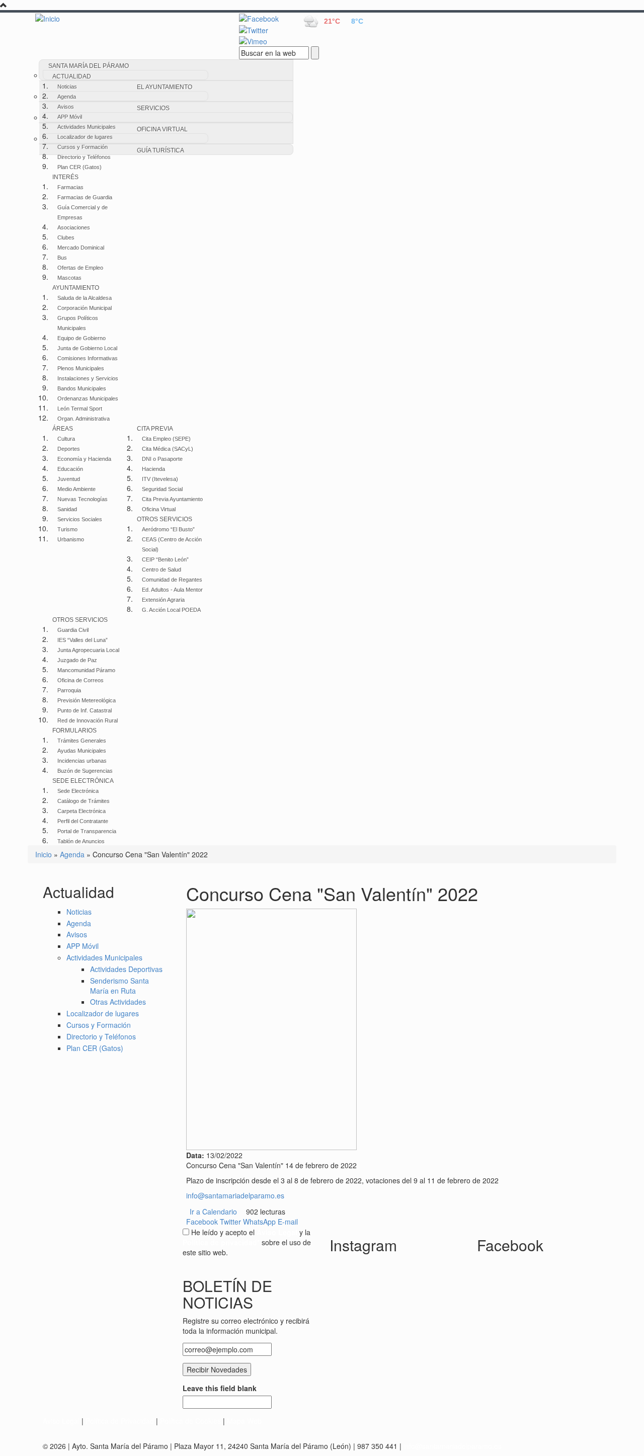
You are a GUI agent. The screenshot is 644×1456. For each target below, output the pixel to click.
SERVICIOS (153, 108)
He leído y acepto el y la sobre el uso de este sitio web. (247, 1242)
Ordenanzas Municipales (87, 398)
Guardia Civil (73, 630)
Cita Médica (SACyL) (167, 449)
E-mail (288, 1222)
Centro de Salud (161, 570)
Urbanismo (70, 539)
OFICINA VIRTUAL (162, 129)
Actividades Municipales (86, 127)
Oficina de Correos (80, 680)
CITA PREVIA (155, 428)
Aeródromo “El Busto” (168, 529)
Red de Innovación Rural (87, 720)
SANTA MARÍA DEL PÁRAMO (88, 65)
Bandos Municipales (81, 388)
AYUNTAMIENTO (75, 287)
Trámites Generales (81, 741)
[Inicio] (126, 18)
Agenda (66, 97)
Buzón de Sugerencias (85, 771)
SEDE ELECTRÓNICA (83, 780)
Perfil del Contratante (82, 821)
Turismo (67, 529)
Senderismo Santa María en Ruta (119, 986)
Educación (70, 469)
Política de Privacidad (120, 1421)
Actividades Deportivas (126, 969)
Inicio (43, 854)
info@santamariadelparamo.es (235, 1195)
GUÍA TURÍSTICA (160, 150)
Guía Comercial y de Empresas (82, 212)
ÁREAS (62, 428)
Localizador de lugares (85, 137)
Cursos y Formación (82, 147)
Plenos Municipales (80, 368)
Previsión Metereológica (86, 700)
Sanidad (67, 509)
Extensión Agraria (163, 600)
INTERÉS (65, 177)
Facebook (202, 1222)
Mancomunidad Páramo (86, 670)
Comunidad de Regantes (172, 580)
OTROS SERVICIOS (164, 519)
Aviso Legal (61, 1421)
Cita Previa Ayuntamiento (172, 499)
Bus (62, 258)
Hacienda (153, 469)
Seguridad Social (162, 489)
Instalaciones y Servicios (87, 378)
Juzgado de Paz (77, 660)
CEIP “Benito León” (165, 559)
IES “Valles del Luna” (82, 640)
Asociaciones (73, 227)
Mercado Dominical (80, 248)
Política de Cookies (190, 1421)
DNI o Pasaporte (162, 459)
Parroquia (69, 690)
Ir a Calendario (213, 1211)
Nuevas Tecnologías (82, 499)
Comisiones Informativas (87, 358)
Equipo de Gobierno (81, 338)
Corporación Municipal (84, 308)
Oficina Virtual (159, 509)
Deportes (68, 449)
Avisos (65, 107)
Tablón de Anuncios (81, 841)
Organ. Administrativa (83, 419)
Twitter (230, 1222)
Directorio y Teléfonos (84, 157)
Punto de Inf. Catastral (84, 710)
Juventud (68, 479)
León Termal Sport (79, 409)
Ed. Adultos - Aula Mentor (172, 590)
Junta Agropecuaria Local (88, 650)
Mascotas (69, 278)
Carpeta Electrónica (81, 811)
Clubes (65, 237)
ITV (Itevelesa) (160, 479)
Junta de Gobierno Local (87, 348)
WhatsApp (259, 1222)
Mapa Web (244, 1421)
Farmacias (70, 187)
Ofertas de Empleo (80, 268)
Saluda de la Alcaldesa (84, 298)
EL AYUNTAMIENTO (164, 87)
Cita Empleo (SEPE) (166, 439)
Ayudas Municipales (81, 751)
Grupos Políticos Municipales (77, 323)
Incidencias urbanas (82, 761)
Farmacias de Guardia (84, 197)
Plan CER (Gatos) (79, 167)
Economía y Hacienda (84, 459)
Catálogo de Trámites (83, 801)
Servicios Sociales (79, 519)
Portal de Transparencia (86, 831)
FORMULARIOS (74, 730)
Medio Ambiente (76, 489)
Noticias (67, 87)
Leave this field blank (220, 1388)
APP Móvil (69, 117)
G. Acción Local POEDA (171, 610)
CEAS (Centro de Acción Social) (172, 544)
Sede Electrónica (78, 791)
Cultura (66, 439)
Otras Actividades (118, 1002)
